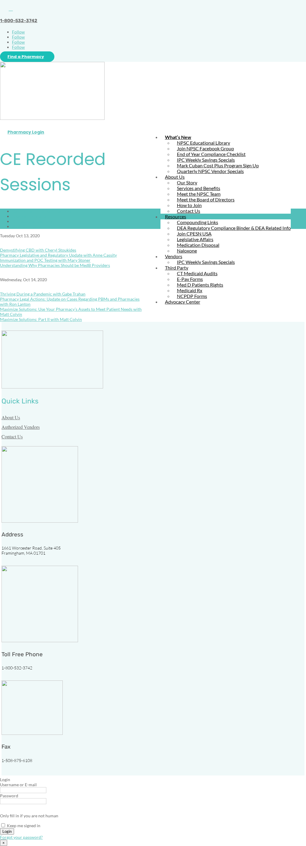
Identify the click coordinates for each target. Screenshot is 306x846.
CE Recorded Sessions (32, 221)
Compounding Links (197, 222)
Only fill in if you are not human (29, 815)
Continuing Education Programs (41, 211)
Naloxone (187, 250)
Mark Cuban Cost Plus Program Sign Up (218, 165)
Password (9, 795)
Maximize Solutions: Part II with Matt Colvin (41, 319)
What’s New (178, 137)
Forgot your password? (21, 837)
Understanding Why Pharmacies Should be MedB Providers (55, 265)
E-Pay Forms (190, 279)
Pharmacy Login (25, 132)
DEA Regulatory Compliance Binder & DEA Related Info (234, 228)
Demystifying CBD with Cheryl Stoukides (38, 250)
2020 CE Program (28, 226)
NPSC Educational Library (203, 143)
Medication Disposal (198, 245)
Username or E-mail (18, 784)
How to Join (189, 205)
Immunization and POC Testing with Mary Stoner (45, 260)
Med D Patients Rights (200, 284)
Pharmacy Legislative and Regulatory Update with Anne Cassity (58, 255)
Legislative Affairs (195, 239)
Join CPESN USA (194, 233)
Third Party (176, 267)
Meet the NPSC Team (199, 194)
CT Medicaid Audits (197, 273)
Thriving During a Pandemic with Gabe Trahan (42, 293)
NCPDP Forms (192, 296)
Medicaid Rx (189, 290)
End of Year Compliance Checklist (211, 154)
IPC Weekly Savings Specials (206, 160)
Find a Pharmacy (25, 56)
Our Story (187, 182)
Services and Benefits (198, 188)
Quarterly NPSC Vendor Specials (210, 171)
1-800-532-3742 (18, 20)
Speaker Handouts (29, 216)
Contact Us (188, 211)
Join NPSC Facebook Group (205, 148)
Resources (175, 216)
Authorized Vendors (20, 427)
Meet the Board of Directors (206, 199)
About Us (175, 177)
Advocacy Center (182, 302)
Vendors (173, 256)
